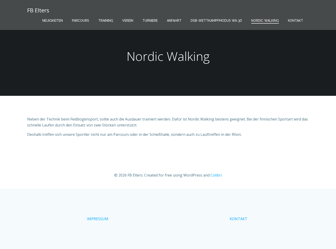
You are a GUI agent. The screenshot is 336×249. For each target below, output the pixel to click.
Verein (127, 20)
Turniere (150, 20)
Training (105, 20)
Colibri (216, 175)
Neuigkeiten (52, 20)
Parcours (80, 20)
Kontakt (295, 20)
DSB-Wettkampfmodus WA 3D (216, 20)
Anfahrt (174, 20)
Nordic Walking (265, 20)
